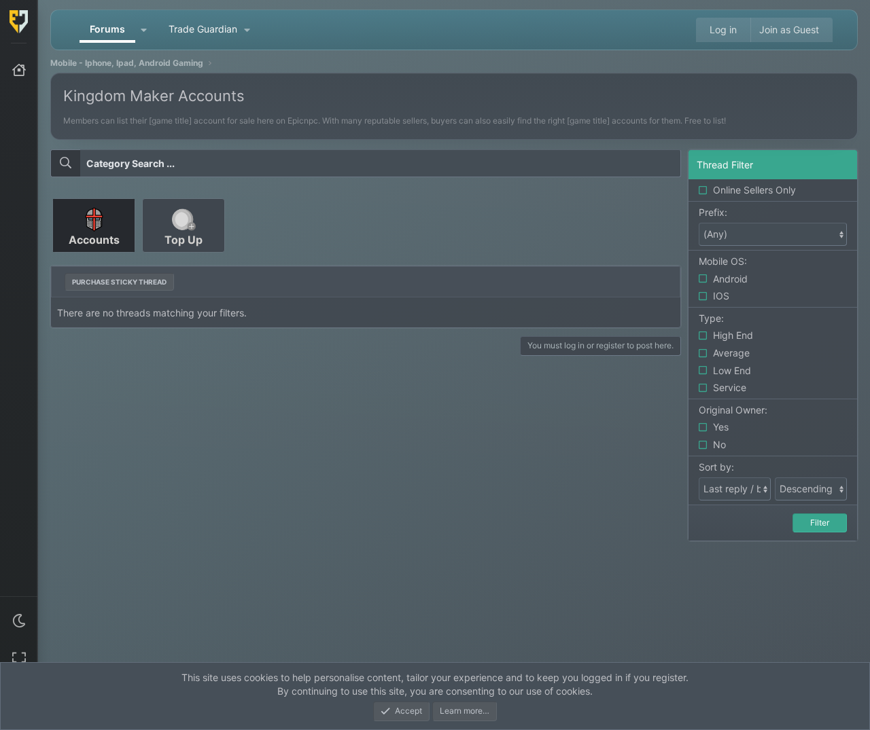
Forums (107, 29)
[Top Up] (183, 257)
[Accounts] (95, 257)
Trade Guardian (203, 29)
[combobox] (365, 163)
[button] (19, 620)
